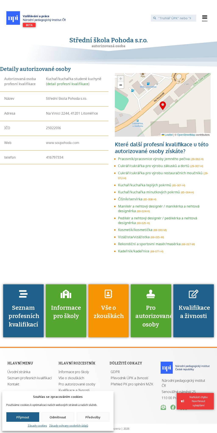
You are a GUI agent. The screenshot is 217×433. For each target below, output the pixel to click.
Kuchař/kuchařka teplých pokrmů (144, 185)
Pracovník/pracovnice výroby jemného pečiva (154, 158)
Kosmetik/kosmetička (135, 229)
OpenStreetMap (186, 134)
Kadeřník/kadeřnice (133, 251)
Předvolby (92, 417)
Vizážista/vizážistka (134, 237)
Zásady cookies (37, 425)
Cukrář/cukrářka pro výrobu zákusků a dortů (153, 165)
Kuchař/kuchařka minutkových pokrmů (149, 192)
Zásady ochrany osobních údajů (68, 425)
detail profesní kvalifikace (67, 84)
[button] (204, 18)
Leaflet (168, 134)
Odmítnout (58, 417)
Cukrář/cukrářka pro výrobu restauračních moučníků (160, 173)
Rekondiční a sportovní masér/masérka (149, 244)
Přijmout (22, 417)
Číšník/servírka (130, 199)
